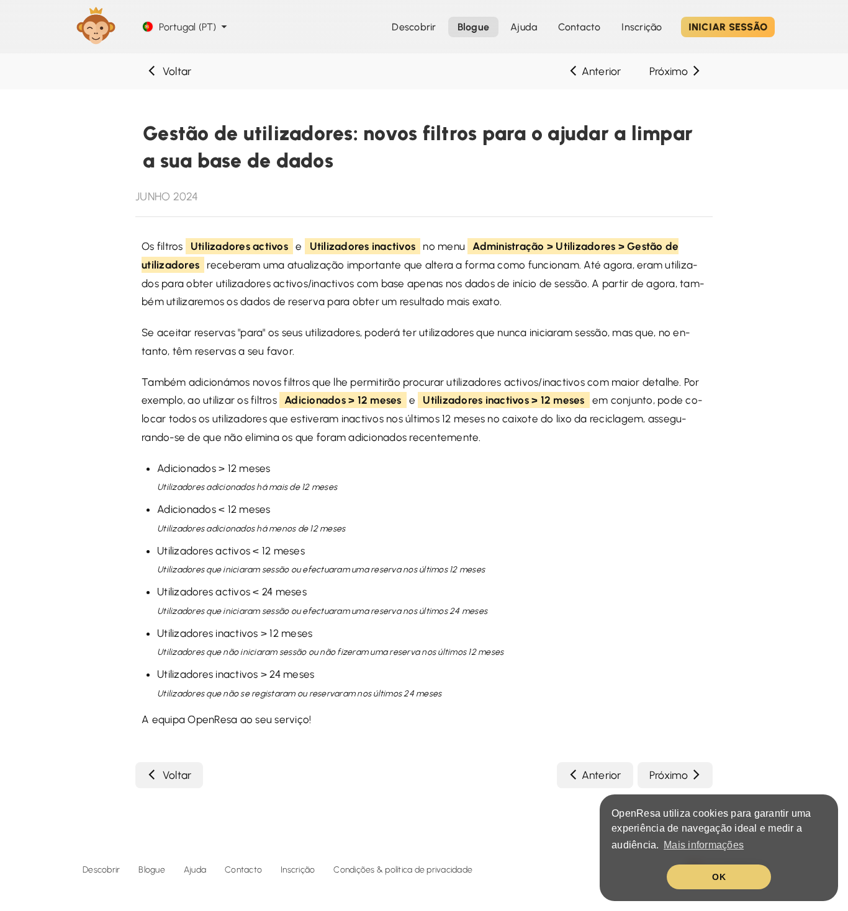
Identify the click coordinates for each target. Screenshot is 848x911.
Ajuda (523, 27)
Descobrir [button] (414, 27)
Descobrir (101, 869)
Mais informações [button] (704, 845)
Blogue (151, 869)
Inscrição (641, 27)
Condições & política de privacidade (402, 869)
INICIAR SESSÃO (728, 27)
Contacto (243, 869)
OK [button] (719, 877)
